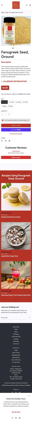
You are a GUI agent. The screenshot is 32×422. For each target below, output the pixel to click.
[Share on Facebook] (2, 141)
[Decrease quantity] (3, 114)
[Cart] (30, 5)
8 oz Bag (25, 102)
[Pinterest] (19, 392)
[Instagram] (16, 392)
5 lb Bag (10, 106)
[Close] (29, 395)
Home (3, 12)
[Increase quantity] (8, 114)
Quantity (4, 111)
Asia (7, 12)
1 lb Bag (4, 106)
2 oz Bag (11, 102)
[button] (12, 48)
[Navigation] (1, 5)
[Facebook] (12, 392)
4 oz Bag (18, 102)
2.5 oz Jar (4, 102)
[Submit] (29, 317)
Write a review (16, 157)
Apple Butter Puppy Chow (9, 256)
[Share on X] (5, 141)
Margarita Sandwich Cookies (10, 217)
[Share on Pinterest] (9, 141)
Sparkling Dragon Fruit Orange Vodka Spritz (16, 295)
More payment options (16, 133)
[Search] (26, 5)
